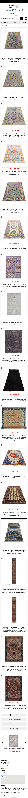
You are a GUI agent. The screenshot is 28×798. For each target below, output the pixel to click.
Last (24, 714)
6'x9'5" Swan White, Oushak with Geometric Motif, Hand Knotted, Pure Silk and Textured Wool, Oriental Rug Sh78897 (14, 322)
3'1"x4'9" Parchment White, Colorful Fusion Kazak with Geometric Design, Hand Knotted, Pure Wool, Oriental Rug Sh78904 (14, 248)
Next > (20, 714)
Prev (2, 742)
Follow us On (8, 10)
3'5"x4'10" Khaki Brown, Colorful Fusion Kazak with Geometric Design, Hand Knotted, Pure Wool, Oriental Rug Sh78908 (14, 97)
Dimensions (24, 22)
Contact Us (14, 15)
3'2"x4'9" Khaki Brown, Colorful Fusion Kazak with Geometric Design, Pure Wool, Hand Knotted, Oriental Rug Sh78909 (14, 60)
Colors (14, 22)
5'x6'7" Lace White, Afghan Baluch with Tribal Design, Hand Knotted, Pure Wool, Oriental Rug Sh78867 (14, 476)
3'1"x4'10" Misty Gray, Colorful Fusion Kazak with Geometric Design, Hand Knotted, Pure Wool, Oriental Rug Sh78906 (14, 173)
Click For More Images (14, 55)
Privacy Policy (14, 797)
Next (25, 742)
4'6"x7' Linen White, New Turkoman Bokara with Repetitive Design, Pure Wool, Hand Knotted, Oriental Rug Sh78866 (14, 514)
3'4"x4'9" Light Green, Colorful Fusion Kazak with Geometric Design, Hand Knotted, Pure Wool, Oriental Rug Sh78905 (14, 211)
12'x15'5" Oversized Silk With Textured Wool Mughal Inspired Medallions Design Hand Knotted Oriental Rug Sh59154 (13, 750)
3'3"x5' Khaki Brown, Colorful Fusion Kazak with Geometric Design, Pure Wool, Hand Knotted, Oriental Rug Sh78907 (14, 135)
